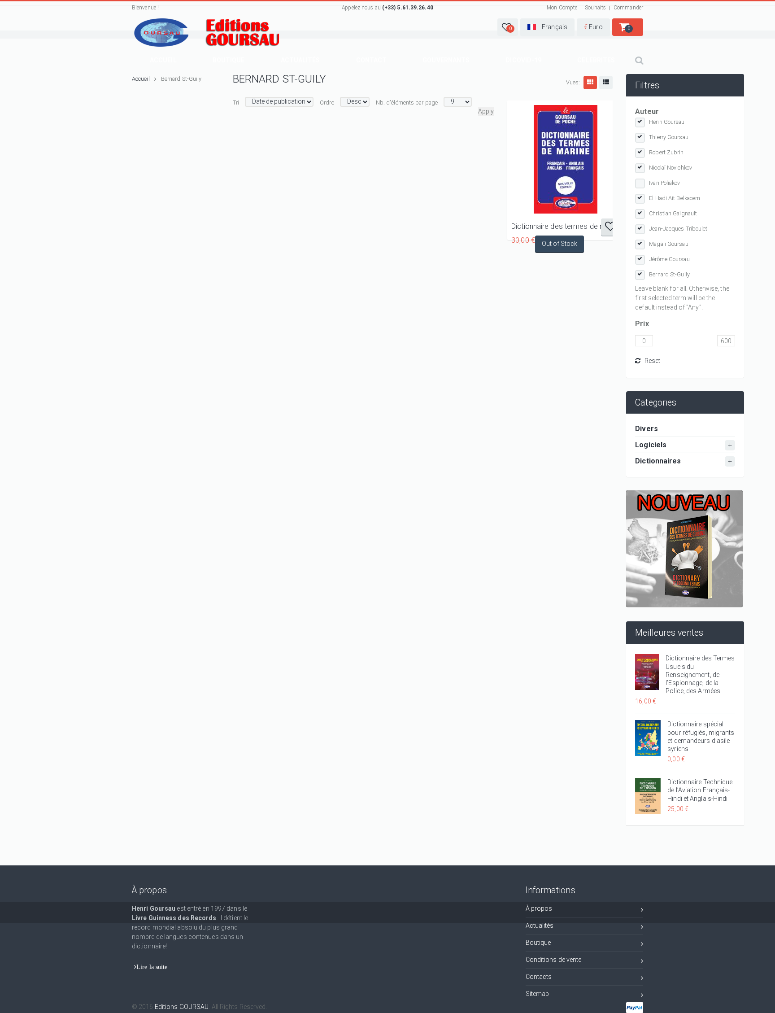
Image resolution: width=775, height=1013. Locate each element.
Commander (628, 7)
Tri (236, 102)
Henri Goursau (666, 121)
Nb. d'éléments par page (407, 102)
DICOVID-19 (523, 60)
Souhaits (595, 7)
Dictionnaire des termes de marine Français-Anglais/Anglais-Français (565, 226)
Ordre (327, 102)
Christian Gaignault (673, 213)
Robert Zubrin (666, 152)
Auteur (647, 111)
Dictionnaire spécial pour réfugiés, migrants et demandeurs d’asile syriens (700, 736)
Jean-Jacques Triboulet (678, 228)
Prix (642, 323)
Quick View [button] (565, 159)
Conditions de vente (554, 959)
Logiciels (650, 445)
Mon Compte (562, 7)
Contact (371, 60)
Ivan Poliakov (664, 182)
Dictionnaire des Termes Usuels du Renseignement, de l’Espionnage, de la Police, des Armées (700, 674)
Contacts (539, 976)
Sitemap (537, 993)
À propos (539, 908)
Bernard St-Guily (669, 274)
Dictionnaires (658, 461)
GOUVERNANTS (446, 60)
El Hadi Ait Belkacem (674, 198)
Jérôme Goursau (669, 259)
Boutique (229, 60)
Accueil (163, 60)
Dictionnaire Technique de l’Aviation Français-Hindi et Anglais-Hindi (699, 790)
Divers (646, 428)
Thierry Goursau (668, 137)
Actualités (300, 60)
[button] (507, 27)
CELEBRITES (596, 60)
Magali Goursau (668, 243)
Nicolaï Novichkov (670, 167)
